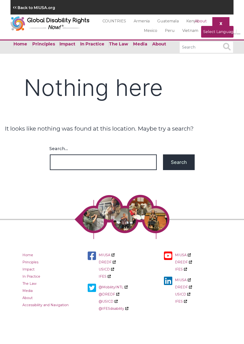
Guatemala (168, 21)
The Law (118, 44)
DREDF (105, 262)
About (201, 21)
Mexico (150, 30)
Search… (58, 148)
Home (20, 44)
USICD (104, 269)
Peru (170, 30)
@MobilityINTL (111, 287)
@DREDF (107, 294)
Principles (43, 44)
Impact (67, 44)
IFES (103, 276)
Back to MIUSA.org (34, 7)
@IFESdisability (111, 308)
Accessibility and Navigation (45, 305)
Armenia (142, 21)
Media (140, 44)
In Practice (92, 44)
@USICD (106, 301)
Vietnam (190, 30)
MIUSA (104, 255)
